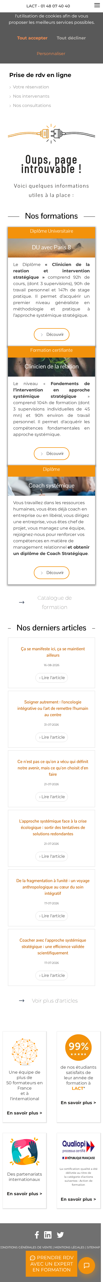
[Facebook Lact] (37, 1234)
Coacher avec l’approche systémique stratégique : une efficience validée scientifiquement (53, 946)
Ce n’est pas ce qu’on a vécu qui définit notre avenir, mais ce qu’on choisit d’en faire (52, 768)
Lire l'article (53, 677)
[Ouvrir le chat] (86, 1265)
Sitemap (93, 1247)
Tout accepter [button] (32, 37)
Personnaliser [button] (51, 53)
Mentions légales (69, 1247)
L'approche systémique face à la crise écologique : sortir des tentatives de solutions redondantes (53, 827)
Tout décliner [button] (71, 37)
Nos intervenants (31, 96)
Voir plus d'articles (55, 1000)
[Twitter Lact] (60, 1234)
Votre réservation (31, 86)
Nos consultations (32, 105)
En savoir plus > (24, 1113)
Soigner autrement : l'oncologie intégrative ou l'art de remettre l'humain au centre (52, 708)
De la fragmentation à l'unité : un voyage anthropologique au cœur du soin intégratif (53, 887)
